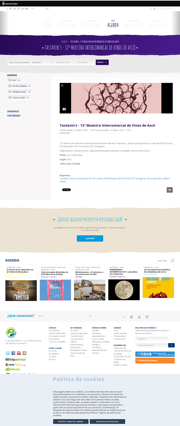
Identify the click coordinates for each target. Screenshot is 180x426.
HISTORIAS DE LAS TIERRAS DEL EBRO (122, 359)
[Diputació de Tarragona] (90, 3)
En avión (52, 356)
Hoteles (95, 330)
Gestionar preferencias (107, 421)
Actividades (66, 23)
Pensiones (96, 347)
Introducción (54, 330)
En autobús (54, 353)
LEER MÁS (90, 238)
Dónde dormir (91, 23)
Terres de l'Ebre (154, 178)
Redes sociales (120, 364)
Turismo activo (77, 339)
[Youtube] (14, 8)
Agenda (113, 23)
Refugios (96, 344)
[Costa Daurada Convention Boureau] (155, 354)
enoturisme (81, 178)
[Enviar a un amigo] (170, 190)
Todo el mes (18, 97)
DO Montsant (110, 178)
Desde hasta (53, 268)
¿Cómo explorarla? (57, 333)
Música (44, 276)
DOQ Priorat (124, 178)
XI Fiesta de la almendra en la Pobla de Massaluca (20, 270)
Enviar (171, 345)
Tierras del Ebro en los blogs (122, 352)
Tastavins (64, 178)
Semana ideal (19, 92)
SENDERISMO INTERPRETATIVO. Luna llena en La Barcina (123, 271)
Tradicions (21, 274)
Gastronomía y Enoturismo (77, 346)
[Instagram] (18, 8)
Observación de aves (77, 354)
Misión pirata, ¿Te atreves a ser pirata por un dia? (89, 273)
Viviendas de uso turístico (99, 351)
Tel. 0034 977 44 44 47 (16, 343)
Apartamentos (98, 336)
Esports (121, 276)
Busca (100, 62)
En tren (52, 359)
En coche (53, 350)
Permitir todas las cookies (70, 421)
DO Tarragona (138, 178)
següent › (172, 260)
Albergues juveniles (101, 341)
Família (78, 276)
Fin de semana (19, 86)
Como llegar (157, 23)
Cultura (53, 276)
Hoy (14, 80)
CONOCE (46, 23)
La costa (74, 330)
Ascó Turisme (73, 163)
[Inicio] (21, 21)
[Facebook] (10, 8)
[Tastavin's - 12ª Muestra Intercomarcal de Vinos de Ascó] (116, 98)
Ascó (72, 178)
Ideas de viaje (120, 348)
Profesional (54, 339)
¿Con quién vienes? (57, 336)
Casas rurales (98, 339)
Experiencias (133, 23)
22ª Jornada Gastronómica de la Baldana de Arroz (157, 270)
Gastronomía (13, 277)
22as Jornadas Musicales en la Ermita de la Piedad (54, 273)
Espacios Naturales (79, 333)
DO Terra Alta (95, 178)
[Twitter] (7, 9)
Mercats (11, 274)
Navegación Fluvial (78, 350)
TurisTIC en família (57, 341)
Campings (96, 333)
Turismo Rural (76, 336)
